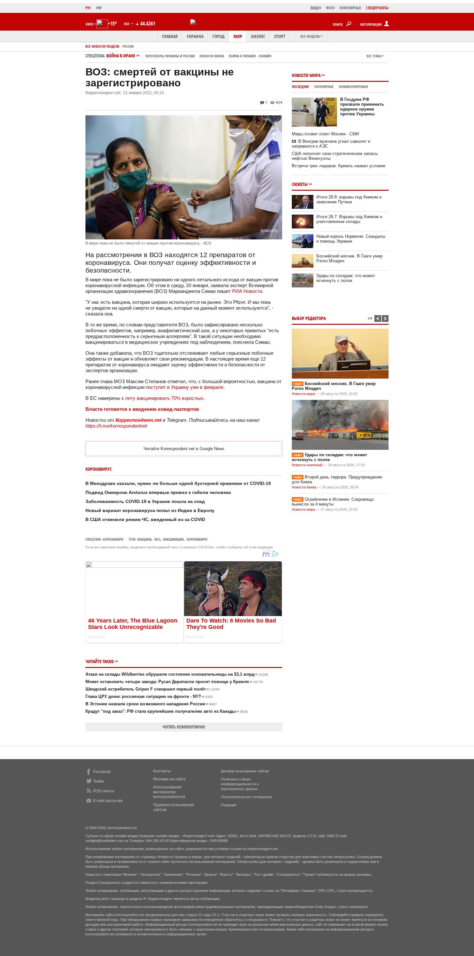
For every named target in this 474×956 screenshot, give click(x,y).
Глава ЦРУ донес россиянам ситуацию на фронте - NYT (149, 696)
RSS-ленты (103, 791)
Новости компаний (307, 465)
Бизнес (258, 36)
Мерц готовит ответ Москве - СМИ (325, 133)
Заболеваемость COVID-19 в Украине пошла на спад (145, 501)
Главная (170, 36)
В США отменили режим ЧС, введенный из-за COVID (145, 519)
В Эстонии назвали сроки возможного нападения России (151, 703)
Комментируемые (353, 86)
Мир (237, 36)
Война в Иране (188, 56)
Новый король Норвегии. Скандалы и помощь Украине (350, 239)
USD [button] (127, 23)
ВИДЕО (316, 8)
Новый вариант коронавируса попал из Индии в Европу (149, 510)
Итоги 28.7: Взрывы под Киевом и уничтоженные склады (349, 219)
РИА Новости (247, 291)
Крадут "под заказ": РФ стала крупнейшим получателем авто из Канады (166, 711)
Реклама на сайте (169, 779)
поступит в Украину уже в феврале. (186, 387)
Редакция (228, 805)
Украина (195, 36)
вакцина (144, 539)
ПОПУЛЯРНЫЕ (350, 8)
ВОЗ (157, 539)
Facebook (102, 771)
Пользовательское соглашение (246, 797)
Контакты (162, 771)
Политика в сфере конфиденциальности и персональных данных (240, 784)
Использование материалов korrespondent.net (169, 792)
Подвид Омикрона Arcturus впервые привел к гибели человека (158, 492)
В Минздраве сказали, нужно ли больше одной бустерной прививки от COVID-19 (178, 483)
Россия (128, 46)
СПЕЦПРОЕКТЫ (377, 8)
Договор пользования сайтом (245, 771)
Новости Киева (304, 487)
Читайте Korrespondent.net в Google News (183, 448)
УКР (99, 8)
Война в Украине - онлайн (250, 55)
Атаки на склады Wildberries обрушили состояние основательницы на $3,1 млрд (176, 674)
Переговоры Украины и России (170, 55)
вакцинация (173, 539)
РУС (88, 8)
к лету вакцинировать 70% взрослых (162, 398)
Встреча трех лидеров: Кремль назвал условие (338, 165)
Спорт (279, 36)
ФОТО (330, 8)
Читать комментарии (184, 727)
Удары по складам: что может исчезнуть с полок (345, 278)
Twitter (98, 781)
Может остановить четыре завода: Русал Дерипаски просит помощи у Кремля (174, 681)
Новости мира (306, 75)
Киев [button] (90, 24)
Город (218, 36)
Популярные (324, 86)
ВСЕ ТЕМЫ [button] (374, 55)
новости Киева (212, 55)
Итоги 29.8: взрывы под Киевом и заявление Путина (348, 199)
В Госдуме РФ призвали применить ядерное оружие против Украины (362, 106)
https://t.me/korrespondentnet (116, 426)
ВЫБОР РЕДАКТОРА (309, 318)
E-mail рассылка (108, 800)
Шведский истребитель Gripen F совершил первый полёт (152, 689)
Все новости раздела (102, 46)
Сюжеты (300, 184)
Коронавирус (113, 539)
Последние (300, 86)
